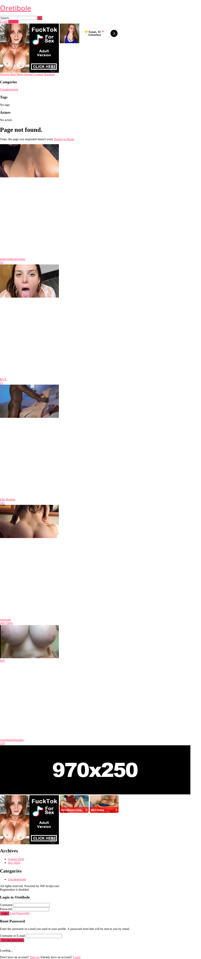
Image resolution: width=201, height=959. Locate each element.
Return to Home (64, 139)
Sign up (34, 957)
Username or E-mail (12, 935)
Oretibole (15, 8)
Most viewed (24, 74)
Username (6, 905)
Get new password (12, 940)
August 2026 (16, 859)
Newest (4, 74)
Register (13, 21)
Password (6, 909)
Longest (38, 74)
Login (3, 21)
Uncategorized (9, 89)
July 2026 (14, 862)
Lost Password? (20, 913)
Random (49, 74)
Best (13, 74)
